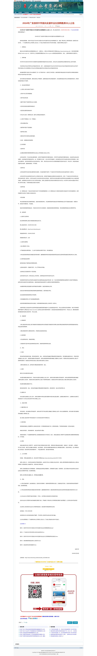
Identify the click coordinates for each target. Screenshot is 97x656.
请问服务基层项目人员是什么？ (57, 636)
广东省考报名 (26, 12)
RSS (15, 647)
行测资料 (47, 12)
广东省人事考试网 (37, 1)
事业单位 (38, 17)
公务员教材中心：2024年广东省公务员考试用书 (32, 14)
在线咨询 (65, 12)
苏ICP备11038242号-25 (60, 652)
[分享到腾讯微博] (33, 618)
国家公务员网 (16, 14)
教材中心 (70, 12)
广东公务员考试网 (23, 17)
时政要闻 (20, 12)
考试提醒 (60, 0)
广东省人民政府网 (19, 1)
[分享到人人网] (35, 618)
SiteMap (68, 0)
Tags (18, 647)
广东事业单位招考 (34, 12)
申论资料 (41, 12)
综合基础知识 (53, 12)
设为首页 (76, 0)
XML (57, 654)
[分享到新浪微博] (32, 618)
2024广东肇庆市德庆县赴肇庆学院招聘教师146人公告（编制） (33, 636)
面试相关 (59, 12)
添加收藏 (80, 0)
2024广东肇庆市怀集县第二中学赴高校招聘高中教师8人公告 (32, 634)
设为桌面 (72, 0)
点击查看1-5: (23, 523)
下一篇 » (26, 622)
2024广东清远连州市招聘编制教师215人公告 (29, 632)
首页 (15, 12)
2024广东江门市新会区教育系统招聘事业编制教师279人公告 (32, 629)
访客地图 (64, 0)
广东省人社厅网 (28, 1)
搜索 (81, 14)
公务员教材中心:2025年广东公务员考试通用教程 (40, 616)
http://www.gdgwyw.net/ (43, 652)
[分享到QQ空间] (30, 618)
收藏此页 (69, 622)
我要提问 (58, 26)
